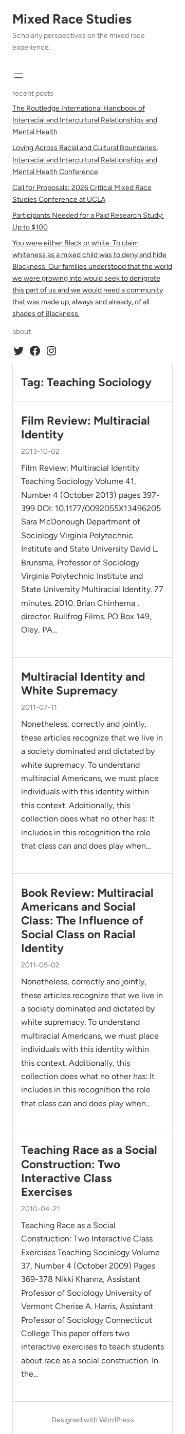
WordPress (116, 1420)
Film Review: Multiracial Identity (85, 427)
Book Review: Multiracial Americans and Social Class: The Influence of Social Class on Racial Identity (87, 920)
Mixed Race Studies (72, 19)
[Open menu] (18, 76)
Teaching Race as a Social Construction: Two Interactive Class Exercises (89, 1170)
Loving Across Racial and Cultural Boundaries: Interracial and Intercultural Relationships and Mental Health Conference (85, 159)
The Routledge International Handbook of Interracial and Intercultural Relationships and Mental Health (84, 120)
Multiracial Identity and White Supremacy (83, 684)
